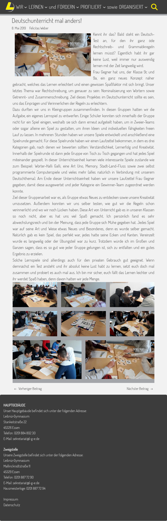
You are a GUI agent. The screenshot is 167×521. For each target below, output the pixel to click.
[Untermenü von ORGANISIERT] (146, 6)
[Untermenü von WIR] (25, 6)
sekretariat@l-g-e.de (26, 438)
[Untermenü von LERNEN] (46, 6)
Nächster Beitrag (138, 388)
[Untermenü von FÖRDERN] (77, 6)
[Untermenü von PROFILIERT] (104, 6)
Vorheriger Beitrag (30, 388)
